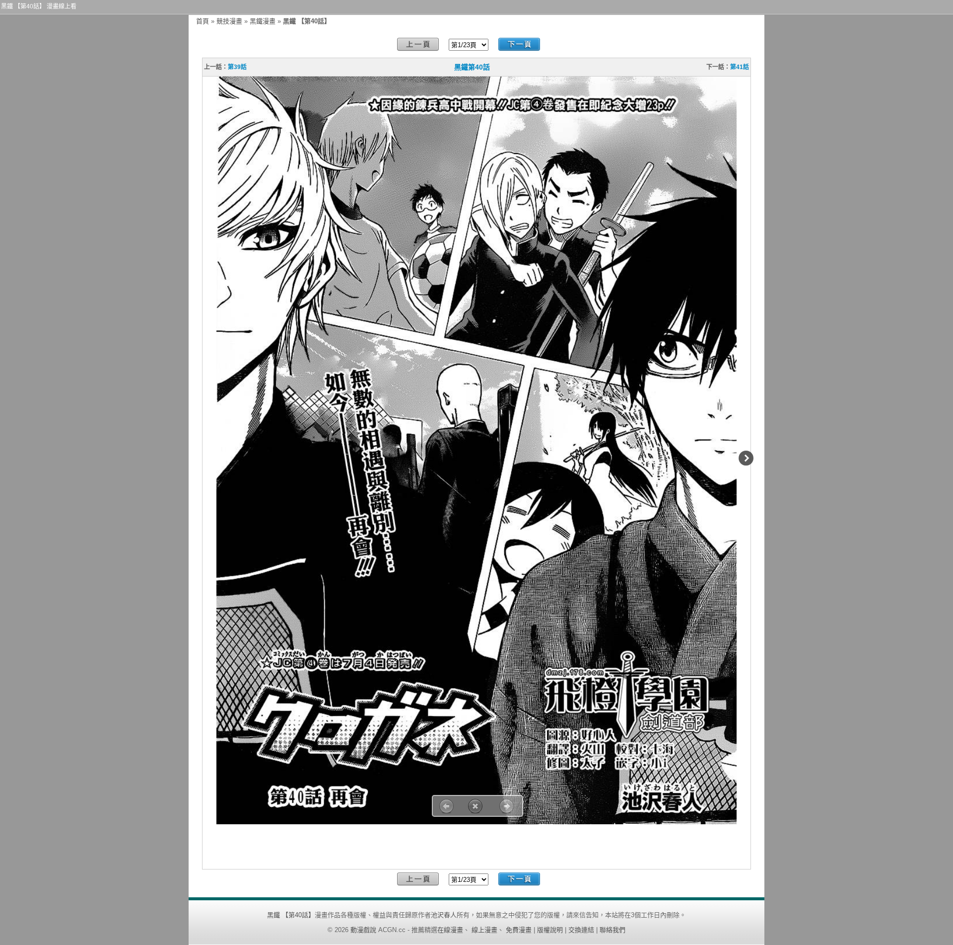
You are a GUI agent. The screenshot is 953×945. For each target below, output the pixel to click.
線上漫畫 (484, 930)
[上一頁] (418, 44)
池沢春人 (444, 915)
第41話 (739, 67)
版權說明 (550, 930)
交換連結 (581, 930)
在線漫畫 (450, 930)
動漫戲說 (363, 930)
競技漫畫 (229, 21)
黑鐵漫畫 (262, 21)
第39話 (237, 67)
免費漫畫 (519, 930)
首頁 (202, 21)
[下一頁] (519, 44)
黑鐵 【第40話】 (291, 915)
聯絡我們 (612, 930)
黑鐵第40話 (472, 67)
